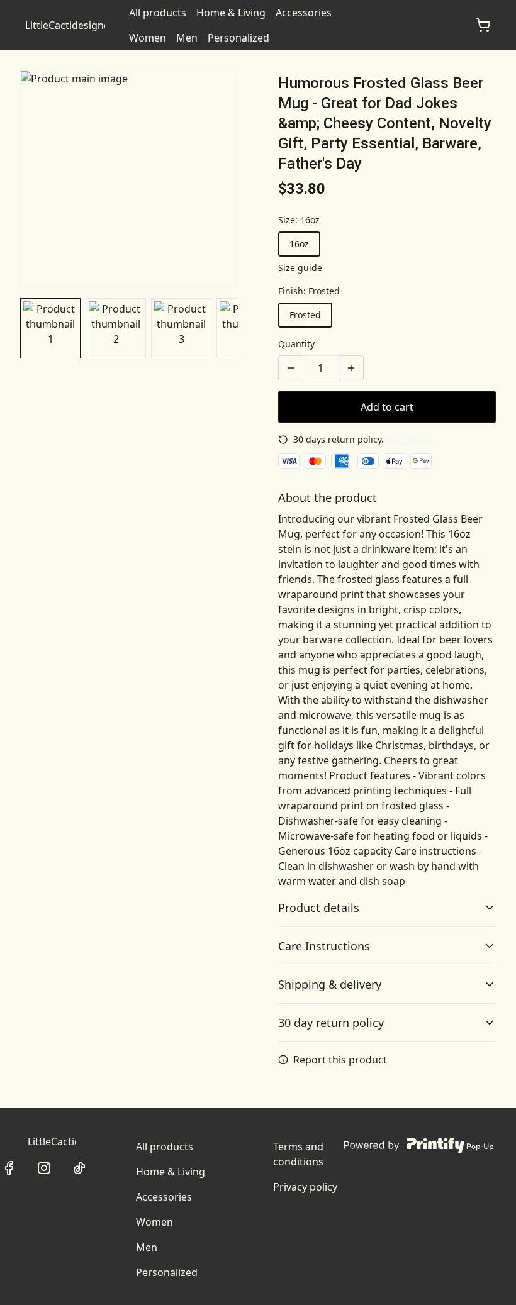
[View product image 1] (50, 328)
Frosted (305, 315)
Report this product (340, 1060)
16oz (299, 244)
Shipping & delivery (329, 984)
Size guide (300, 268)
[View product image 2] (116, 328)
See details (409, 439)
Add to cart (387, 407)
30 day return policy (331, 1022)
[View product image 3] (181, 328)
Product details (318, 907)
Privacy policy (305, 1187)
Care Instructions (324, 945)
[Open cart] (483, 25)
